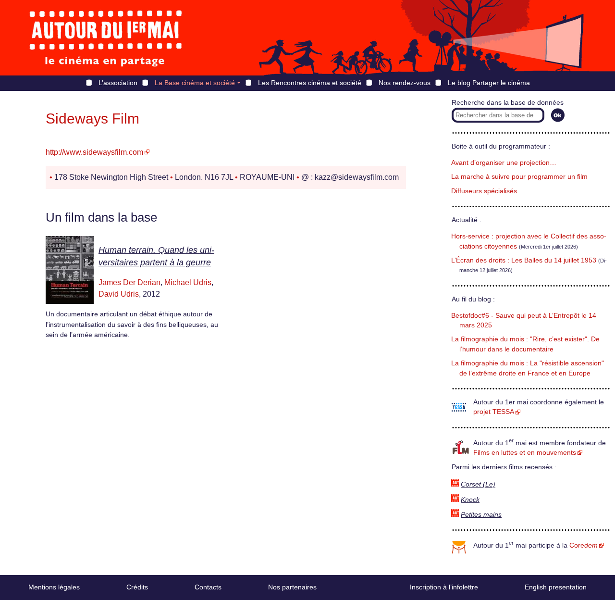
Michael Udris (187, 282)
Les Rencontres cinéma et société (309, 83)
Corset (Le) (478, 484)
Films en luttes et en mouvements (524, 452)
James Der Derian (129, 282)
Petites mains (481, 514)
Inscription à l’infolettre (444, 587)
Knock (470, 499)
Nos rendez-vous (404, 83)
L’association (117, 83)
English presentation (556, 587)
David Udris (118, 294)
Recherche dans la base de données (508, 102)
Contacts (208, 587)
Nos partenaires (292, 587)
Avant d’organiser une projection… (503, 162)
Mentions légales (54, 587)
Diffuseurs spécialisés (484, 191)
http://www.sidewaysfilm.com (94, 152)
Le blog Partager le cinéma (489, 83)
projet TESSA (493, 411)
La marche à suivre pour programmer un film (519, 176)
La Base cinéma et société (195, 83)
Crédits (137, 587)
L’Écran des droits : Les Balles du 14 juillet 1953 (523, 260)
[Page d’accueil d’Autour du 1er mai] (105, 37)
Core (583, 545)
